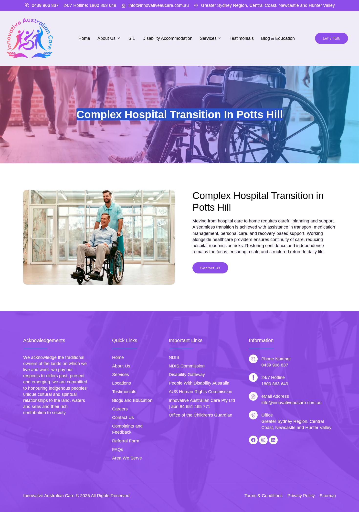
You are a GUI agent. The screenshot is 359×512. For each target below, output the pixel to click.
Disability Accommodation (167, 38)
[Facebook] (253, 440)
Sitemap (328, 495)
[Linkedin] (273, 440)
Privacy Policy (301, 495)
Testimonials (242, 38)
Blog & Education (278, 38)
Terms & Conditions (263, 495)
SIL (131, 38)
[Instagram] (263, 440)
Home (84, 38)
